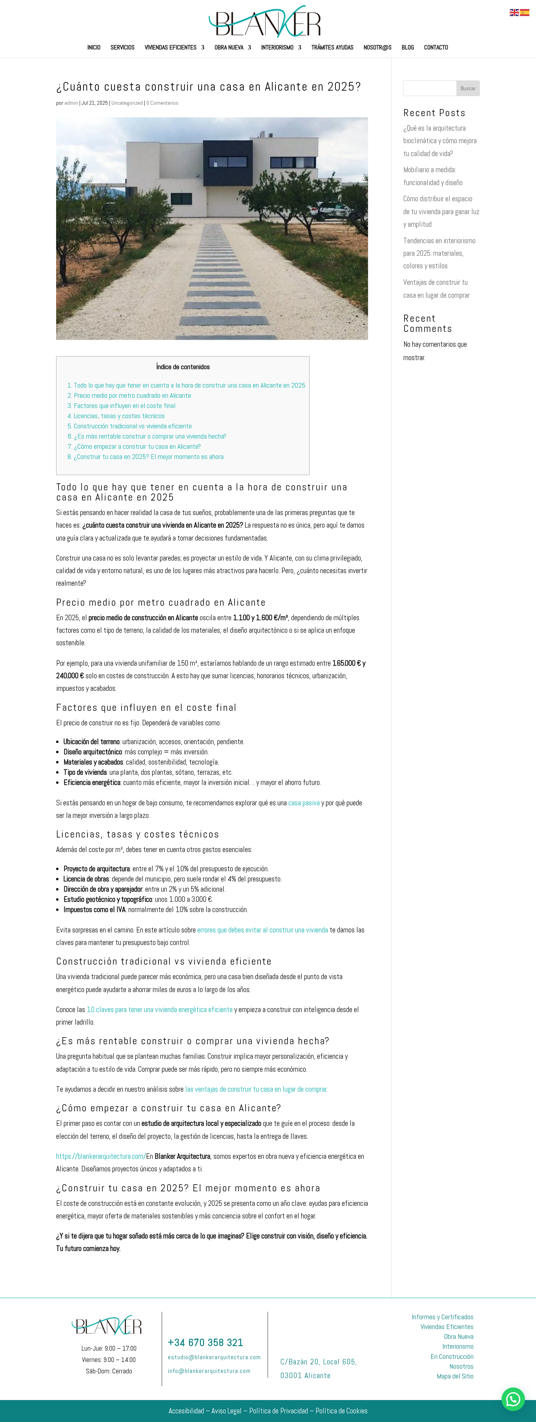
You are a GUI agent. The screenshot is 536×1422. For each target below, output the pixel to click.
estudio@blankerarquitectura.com (214, 1357)
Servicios (123, 48)
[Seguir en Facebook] (224, 1319)
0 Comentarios (162, 102)
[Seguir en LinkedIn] (206, 1319)
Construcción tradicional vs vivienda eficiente (129, 425)
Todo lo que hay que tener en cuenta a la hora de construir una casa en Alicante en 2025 (186, 385)
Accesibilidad (186, 1411)
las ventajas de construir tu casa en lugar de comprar (255, 1089)
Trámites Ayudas (333, 48)
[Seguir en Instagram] (187, 1319)
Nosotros (461, 1366)
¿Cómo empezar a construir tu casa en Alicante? (134, 446)
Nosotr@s (378, 48)
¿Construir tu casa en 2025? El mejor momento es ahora (145, 456)
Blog (408, 48)
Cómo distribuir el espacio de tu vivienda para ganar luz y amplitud (441, 211)
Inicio (94, 48)
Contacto (436, 48)
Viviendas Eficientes (171, 48)
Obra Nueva (459, 1336)
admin (71, 102)
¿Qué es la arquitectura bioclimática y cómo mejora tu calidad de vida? (440, 140)
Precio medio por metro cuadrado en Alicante (129, 395)
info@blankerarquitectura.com (209, 1371)
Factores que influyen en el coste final (121, 405)
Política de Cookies (341, 1411)
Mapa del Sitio (455, 1375)
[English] (515, 12)
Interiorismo (277, 48)
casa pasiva (304, 803)
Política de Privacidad (278, 1411)
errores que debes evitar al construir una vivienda (262, 930)
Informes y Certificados (443, 1316)
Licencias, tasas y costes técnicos (116, 415)
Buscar (468, 88)
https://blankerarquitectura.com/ (101, 1156)
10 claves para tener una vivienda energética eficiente (160, 1009)
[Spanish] (525, 12)
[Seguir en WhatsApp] (242, 1319)
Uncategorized (127, 102)
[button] (513, 1399)
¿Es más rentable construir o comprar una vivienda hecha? (146, 436)
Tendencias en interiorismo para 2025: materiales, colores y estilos (439, 253)
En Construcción (452, 1356)
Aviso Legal (226, 1411)
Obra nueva (229, 48)
